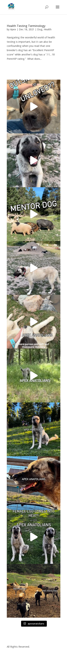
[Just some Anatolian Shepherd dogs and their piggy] (33, 160)
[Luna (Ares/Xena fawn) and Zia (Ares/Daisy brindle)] (33, 375)
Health (47, 29)
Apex (13, 29)
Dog (39, 29)
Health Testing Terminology (26, 26)
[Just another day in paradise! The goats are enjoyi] (33, 268)
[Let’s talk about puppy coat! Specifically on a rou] (33, 322)
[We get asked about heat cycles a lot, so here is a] (33, 537)
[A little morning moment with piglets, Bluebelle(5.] (33, 214)
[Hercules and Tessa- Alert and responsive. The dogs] (33, 591)
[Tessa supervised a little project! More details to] (33, 429)
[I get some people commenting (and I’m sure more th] (33, 106)
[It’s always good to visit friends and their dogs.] (33, 483)
